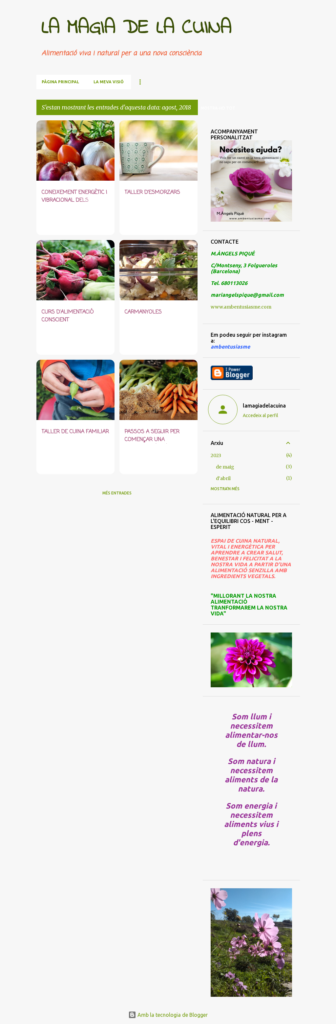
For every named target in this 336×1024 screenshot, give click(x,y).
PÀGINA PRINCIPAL (60, 82)
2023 (216, 455)
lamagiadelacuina (264, 406)
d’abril (223, 478)
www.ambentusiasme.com (241, 307)
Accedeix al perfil (260, 415)
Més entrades (117, 493)
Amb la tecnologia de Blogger (172, 1015)
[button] (105, 222)
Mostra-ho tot (218, 108)
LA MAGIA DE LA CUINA (137, 28)
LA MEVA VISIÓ (109, 82)
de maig (225, 467)
